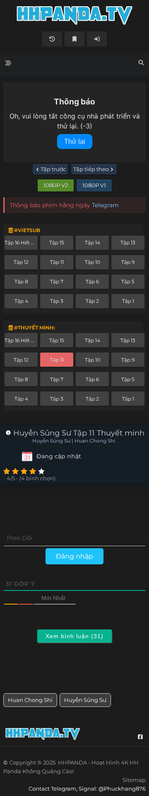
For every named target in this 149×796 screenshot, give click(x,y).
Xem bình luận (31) (74, 636)
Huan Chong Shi (30, 700)
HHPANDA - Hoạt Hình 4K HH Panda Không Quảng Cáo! (74, 15)
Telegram (105, 205)
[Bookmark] (74, 38)
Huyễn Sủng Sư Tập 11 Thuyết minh (77, 433)
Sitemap (134, 780)
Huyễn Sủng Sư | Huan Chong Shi (73, 441)
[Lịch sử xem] (52, 38)
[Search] (141, 64)
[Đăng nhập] (97, 38)
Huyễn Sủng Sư (85, 700)
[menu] (8, 64)
